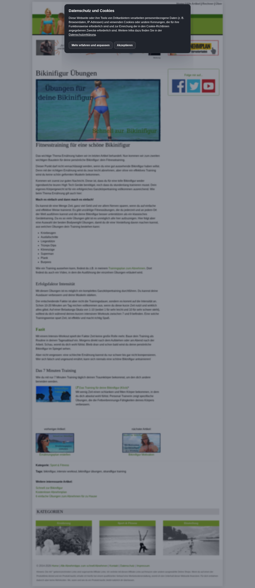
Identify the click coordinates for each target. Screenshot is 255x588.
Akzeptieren (125, 45)
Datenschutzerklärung (82, 34)
